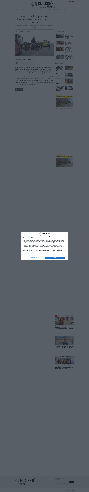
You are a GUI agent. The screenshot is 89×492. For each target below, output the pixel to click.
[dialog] (44, 246)
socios (34, 237)
